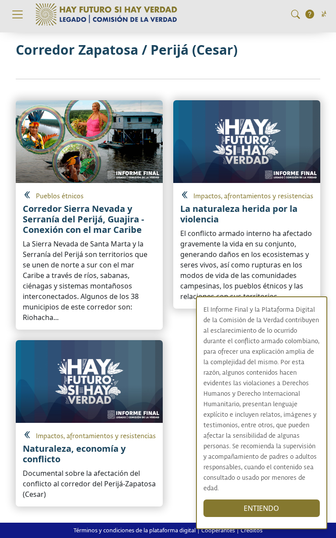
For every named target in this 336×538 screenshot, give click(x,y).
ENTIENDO (261, 508)
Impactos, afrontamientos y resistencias (253, 196)
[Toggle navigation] (17, 14)
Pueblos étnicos (60, 196)
